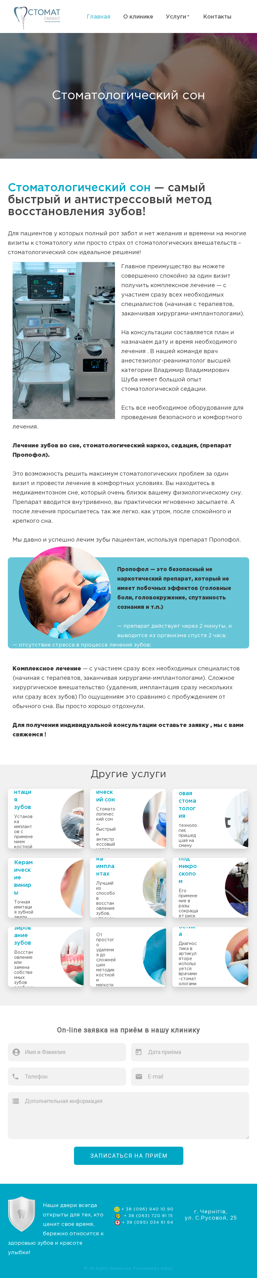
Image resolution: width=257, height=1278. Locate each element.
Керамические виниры (23, 877)
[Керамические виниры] (46, 888)
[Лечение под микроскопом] (210, 888)
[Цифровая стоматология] (210, 819)
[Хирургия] (128, 957)
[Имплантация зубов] (46, 819)
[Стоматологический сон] (128, 819)
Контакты (217, 16)
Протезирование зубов (23, 932)
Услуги (176, 16)
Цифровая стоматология (187, 801)
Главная (99, 16)
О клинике (138, 16)
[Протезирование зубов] (46, 957)
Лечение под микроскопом (188, 862)
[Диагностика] (210, 957)
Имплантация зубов (24, 796)
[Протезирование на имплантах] (128, 888)
